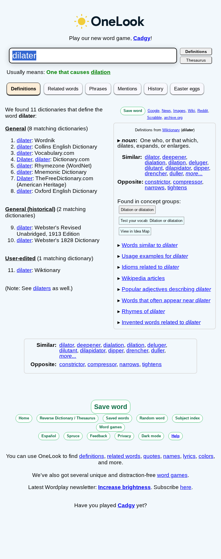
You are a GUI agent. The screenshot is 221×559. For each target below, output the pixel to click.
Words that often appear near (166, 300)
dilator (152, 157)
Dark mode (151, 436)
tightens (177, 188)
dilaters (42, 288)
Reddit (202, 111)
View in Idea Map (135, 231)
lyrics (189, 456)
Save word (132, 111)
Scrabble (154, 117)
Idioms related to (150, 267)
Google (153, 111)
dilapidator (178, 168)
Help (176, 436)
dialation (155, 162)
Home (24, 418)
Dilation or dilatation (137, 210)
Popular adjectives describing (166, 289)
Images (179, 111)
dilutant (154, 168)
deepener (174, 157)
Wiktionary (171, 130)
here (185, 487)
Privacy (124, 436)
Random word (152, 418)
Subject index (187, 418)
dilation (100, 72)
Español (48, 436)
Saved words (117, 418)
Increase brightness (124, 487)
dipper (201, 168)
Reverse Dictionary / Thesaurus (67, 418)
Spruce (73, 436)
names (171, 456)
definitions (91, 456)
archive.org (173, 117)
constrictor (157, 182)
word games (172, 475)
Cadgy (141, 38)
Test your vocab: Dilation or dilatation (151, 220)
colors (206, 456)
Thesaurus (196, 60)
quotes (151, 456)
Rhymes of (143, 311)
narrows (155, 188)
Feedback (98, 436)
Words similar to (150, 245)
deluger (198, 162)
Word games (110, 427)
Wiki (191, 111)
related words (123, 456)
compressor (187, 182)
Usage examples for (155, 256)
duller (176, 173)
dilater (24, 140)
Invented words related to (161, 322)
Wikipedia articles (143, 278)
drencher (156, 173)
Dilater (24, 159)
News (166, 111)
